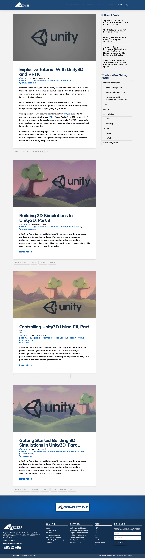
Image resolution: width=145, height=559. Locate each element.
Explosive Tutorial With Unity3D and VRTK (51, 71)
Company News (111, 143)
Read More (25, 251)
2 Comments (26, 456)
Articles (30, 81)
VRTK (51, 117)
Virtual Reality (37, 151)
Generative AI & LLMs (116, 92)
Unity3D (67, 114)
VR (48, 151)
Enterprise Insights (112, 82)
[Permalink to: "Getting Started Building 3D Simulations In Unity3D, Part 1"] (54, 408)
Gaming (35, 489)
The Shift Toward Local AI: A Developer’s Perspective (114, 31)
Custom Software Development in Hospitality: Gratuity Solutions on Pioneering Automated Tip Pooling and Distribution (115, 51)
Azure (109, 133)
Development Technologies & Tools (51, 81)
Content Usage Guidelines (115, 556)
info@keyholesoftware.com (12, 543)
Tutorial (72, 81)
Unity (17, 151)
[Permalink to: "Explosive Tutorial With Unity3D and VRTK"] (54, 37)
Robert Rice (26, 78)
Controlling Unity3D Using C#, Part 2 (54, 329)
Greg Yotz (25, 224)
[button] (127, 5)
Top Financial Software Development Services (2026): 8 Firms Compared (116, 22)
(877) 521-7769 (8, 541)
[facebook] (8, 547)
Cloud (106, 128)
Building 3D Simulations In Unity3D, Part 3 (46, 218)
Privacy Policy (128, 556)
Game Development (21, 262)
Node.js (110, 123)
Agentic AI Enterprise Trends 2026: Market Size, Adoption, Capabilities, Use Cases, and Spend (115, 64)
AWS (109, 138)
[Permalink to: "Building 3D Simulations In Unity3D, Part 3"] (54, 183)
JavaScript (109, 114)
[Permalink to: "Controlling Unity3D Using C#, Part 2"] (54, 294)
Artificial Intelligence (113, 87)
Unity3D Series (74, 227)
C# (23, 376)
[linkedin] (12, 547)
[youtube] (16, 547)
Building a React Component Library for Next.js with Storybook (115, 39)
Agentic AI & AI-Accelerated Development (117, 98)
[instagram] (5, 547)
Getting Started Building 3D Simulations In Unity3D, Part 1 (49, 442)
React (109, 119)
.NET (22, 81)
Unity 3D (26, 151)
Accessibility (102, 556)
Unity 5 (52, 262)
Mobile (71, 338)
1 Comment (25, 343)
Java (106, 109)
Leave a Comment (28, 83)
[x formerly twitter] (20, 547)
